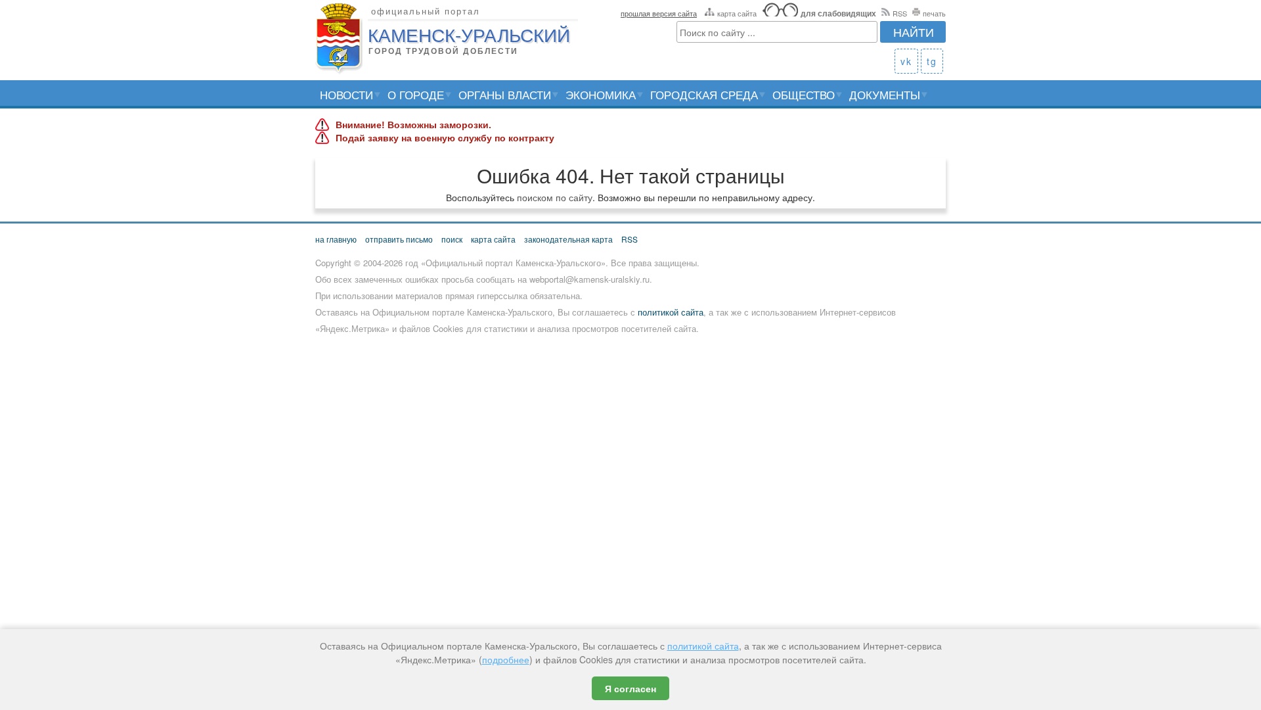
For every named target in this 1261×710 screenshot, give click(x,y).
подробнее (505, 659)
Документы (884, 94)
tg (932, 61)
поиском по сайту (554, 197)
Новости (346, 94)
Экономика (600, 94)
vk (906, 61)
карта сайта (737, 13)
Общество (803, 94)
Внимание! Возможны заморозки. (413, 125)
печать (934, 13)
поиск (451, 239)
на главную (336, 239)
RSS (900, 13)
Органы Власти (504, 94)
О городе (415, 94)
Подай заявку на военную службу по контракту (445, 138)
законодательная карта (568, 239)
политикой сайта (670, 312)
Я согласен (630, 688)
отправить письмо (399, 239)
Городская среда (704, 94)
